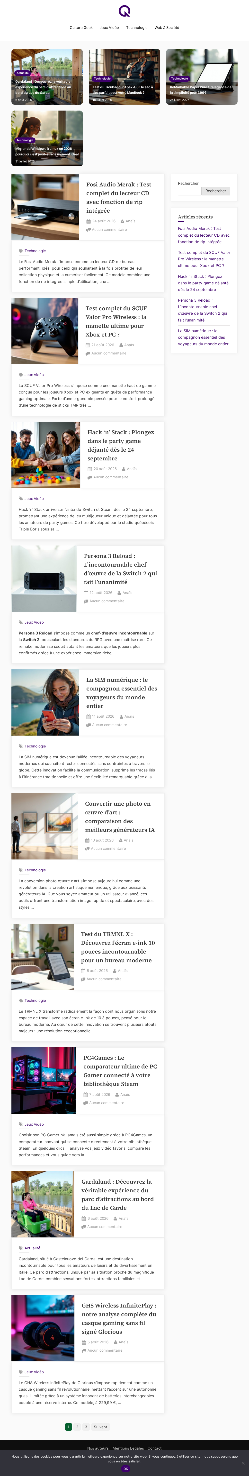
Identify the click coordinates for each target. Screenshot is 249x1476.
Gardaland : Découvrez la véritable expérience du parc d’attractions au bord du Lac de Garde (43, 87)
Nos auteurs (98, 1448)
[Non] (242, 1463)
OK (126, 1469)
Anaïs (130, 220)
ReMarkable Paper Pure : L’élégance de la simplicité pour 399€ (200, 90)
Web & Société (167, 27)
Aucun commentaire (109, 230)
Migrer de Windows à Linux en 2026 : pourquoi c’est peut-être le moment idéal (47, 151)
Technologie (137, 27)
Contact (155, 1448)
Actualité (23, 73)
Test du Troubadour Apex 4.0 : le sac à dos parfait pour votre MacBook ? (123, 90)
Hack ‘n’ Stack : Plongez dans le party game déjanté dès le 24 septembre (203, 283)
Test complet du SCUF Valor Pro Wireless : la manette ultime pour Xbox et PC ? (204, 259)
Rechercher (188, 183)
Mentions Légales (128, 1448)
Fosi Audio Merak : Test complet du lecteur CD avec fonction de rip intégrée (204, 235)
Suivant (100, 1427)
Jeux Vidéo (109, 27)
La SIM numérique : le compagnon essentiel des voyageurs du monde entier (203, 337)
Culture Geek (81, 27)
